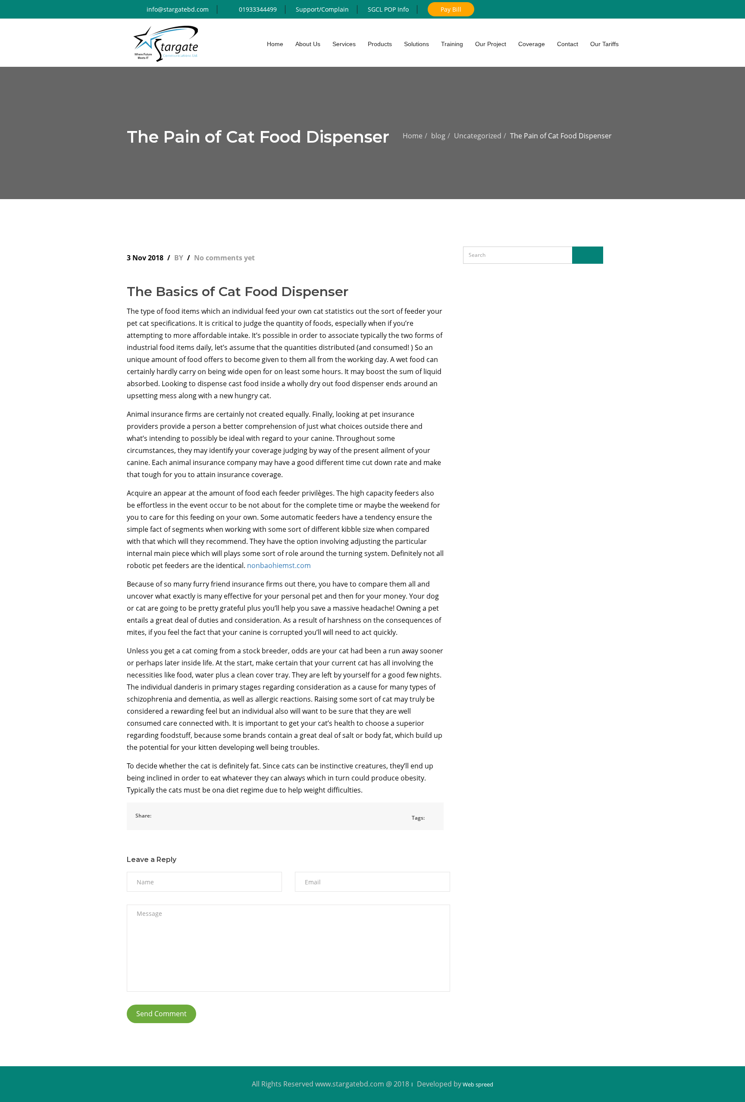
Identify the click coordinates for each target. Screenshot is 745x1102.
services (344, 44)
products (380, 44)
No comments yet (224, 257)
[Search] (587, 255)
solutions (416, 44)
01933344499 (258, 9)
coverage (531, 44)
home (275, 44)
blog (438, 135)
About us (307, 44)
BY (179, 257)
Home (413, 135)
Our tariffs (604, 44)
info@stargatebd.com (178, 9)
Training (452, 44)
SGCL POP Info (388, 9)
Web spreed (477, 1084)
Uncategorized (477, 135)
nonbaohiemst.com (279, 565)
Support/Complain (322, 9)
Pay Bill (451, 9)
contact (567, 44)
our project (490, 44)
